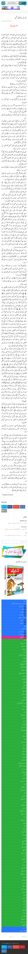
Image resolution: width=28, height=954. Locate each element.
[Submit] (25, 542)
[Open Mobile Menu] (25, 5)
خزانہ (26, 532)
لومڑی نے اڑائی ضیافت (23, 520)
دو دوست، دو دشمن (24, 526)
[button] (4, 507)
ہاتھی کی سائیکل (24, 936)
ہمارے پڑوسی (11, 936)
